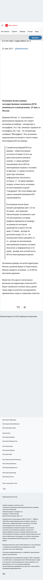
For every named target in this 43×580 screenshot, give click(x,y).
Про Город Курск (8, 446)
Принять (35, 38)
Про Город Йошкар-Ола (10, 441)
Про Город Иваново (9, 437)
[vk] (18, 307)
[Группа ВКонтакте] (4, 489)
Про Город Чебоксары (9, 420)
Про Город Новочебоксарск (11, 424)
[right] (41, 32)
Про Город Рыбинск (9, 450)
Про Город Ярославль (9, 428)
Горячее (14, 31)
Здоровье (38, 31)
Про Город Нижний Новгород (12, 459)
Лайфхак (22, 31)
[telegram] (25, 307)
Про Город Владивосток (10, 467)
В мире (30, 31)
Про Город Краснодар (9, 472)
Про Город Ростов (8, 476)
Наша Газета (6, 433)
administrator (21, 48)
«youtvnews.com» (18, 505)
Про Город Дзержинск (9, 463)
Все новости (5, 31)
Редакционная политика (10, 497)
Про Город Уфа (7, 454)
